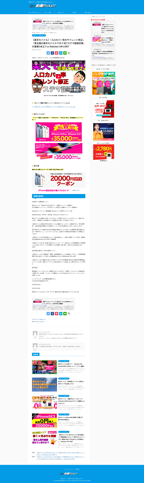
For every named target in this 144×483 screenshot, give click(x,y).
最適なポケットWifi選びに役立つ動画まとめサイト (72, 478)
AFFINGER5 (87, 480)
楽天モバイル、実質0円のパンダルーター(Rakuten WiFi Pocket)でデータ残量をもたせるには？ (71, 401)
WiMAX (74, 12)
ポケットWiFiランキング (34, 12)
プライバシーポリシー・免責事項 (72, 469)
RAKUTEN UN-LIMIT (39, 321)
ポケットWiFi (48, 12)
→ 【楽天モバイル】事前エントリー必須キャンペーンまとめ (53, 107)
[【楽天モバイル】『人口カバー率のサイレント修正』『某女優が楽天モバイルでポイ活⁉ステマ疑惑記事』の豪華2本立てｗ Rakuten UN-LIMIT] (60, 53)
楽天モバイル (61, 12)
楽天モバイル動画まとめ (40, 319)
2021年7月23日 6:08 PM (44, 332)
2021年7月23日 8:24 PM (44, 344)
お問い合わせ (88, 12)
